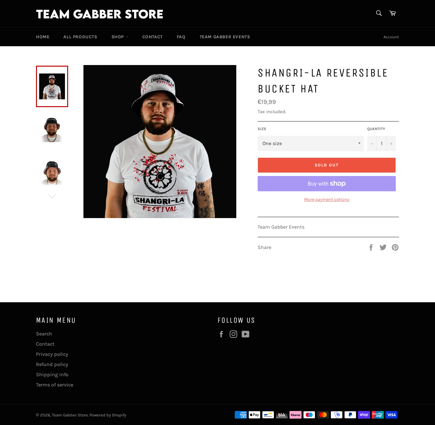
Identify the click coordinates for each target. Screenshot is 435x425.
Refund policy (52, 364)
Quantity (376, 129)
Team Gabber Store (70, 415)
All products (80, 37)
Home (42, 37)
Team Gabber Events (225, 37)
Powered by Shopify (107, 415)
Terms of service (54, 385)
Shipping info (52, 374)
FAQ (181, 37)
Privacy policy (52, 354)
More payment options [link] (326, 199)
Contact (152, 37)
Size (262, 129)
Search (44, 334)
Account (391, 36)
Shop (118, 37)
